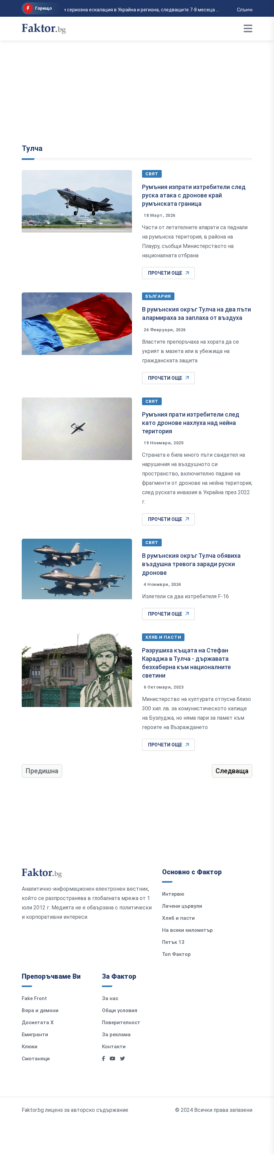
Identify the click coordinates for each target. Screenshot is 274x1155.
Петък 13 (173, 942)
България (158, 296)
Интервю (173, 894)
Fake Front (34, 998)
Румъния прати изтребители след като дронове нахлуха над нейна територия (190, 423)
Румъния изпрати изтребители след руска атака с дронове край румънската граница (194, 195)
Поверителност (121, 1022)
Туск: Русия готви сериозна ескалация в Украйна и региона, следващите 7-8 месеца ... (120, 9)
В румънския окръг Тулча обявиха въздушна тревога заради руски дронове (191, 564)
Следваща (232, 771)
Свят (151, 173)
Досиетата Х (38, 1022)
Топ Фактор (176, 954)
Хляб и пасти (163, 637)
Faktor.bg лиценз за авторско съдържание (75, 1110)
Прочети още (165, 273)
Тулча (32, 148)
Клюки (29, 1047)
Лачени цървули (182, 906)
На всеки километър (187, 930)
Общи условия (119, 1010)
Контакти (114, 1047)
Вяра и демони (40, 1010)
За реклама (116, 1035)
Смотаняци (36, 1059)
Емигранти (35, 1035)
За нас (110, 998)
